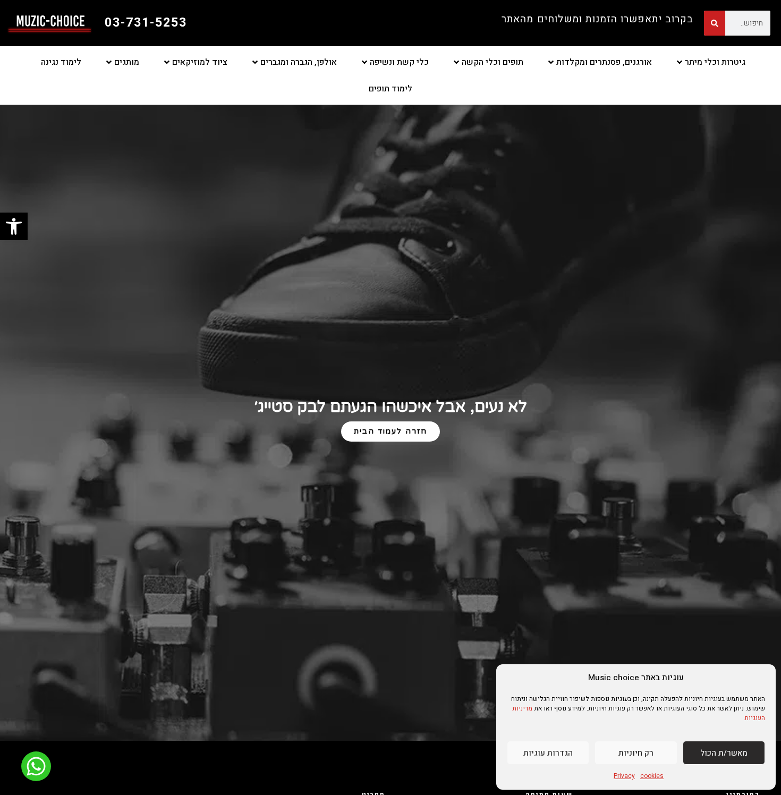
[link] (14, 226)
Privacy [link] (624, 776)
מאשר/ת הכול (724, 753)
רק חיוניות (635, 753)
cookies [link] (652, 776)
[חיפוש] (714, 23)
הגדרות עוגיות (548, 753)
